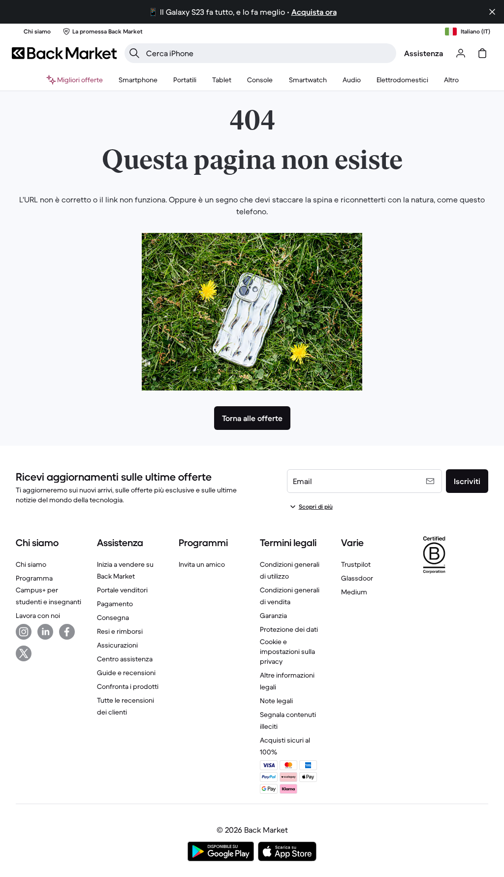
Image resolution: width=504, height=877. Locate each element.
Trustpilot (356, 564)
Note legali (276, 700)
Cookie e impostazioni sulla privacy (287, 651)
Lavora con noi (38, 615)
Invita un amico (202, 564)
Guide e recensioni (126, 672)
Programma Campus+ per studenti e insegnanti (48, 590)
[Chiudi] (492, 12)
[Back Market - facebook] (67, 632)
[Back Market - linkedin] (45, 632)
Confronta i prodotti (127, 686)
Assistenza (423, 53)
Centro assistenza (125, 658)
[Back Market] (64, 53)
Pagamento (115, 603)
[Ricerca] (134, 53)
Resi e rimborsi (120, 631)
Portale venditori (122, 589)
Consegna (113, 617)
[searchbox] (268, 53)
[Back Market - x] (24, 653)
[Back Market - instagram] (24, 632)
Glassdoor (357, 578)
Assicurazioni (117, 645)
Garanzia (273, 615)
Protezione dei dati (289, 629)
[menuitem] (138, 80)
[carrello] (482, 53)
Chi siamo (31, 564)
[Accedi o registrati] (461, 53)
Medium (354, 591)
